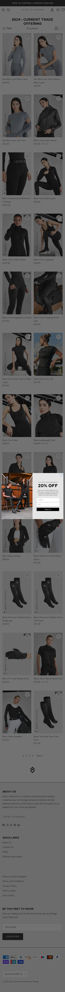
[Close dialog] (61, 475)
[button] (48, 509)
